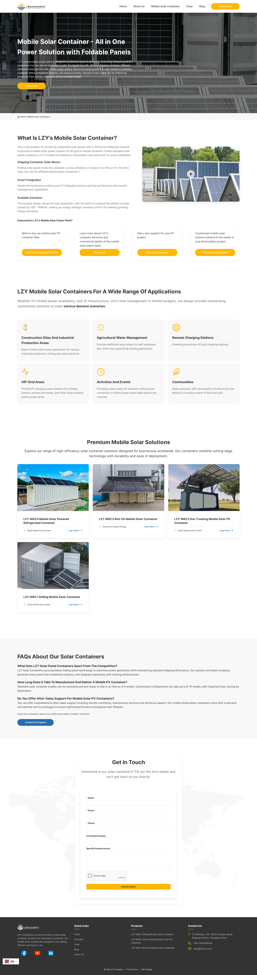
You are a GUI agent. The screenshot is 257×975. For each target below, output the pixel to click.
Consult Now (225, 6)
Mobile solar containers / (39, 117)
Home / (23, 117)
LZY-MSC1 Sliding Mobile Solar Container (152, 934)
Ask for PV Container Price (42, 252)
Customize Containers (215, 252)
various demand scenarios (84, 306)
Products (78, 939)
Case (189, 6)
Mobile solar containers (165, 6)
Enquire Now (31, 85)
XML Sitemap (146, 969)
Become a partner (157, 252)
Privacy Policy (132, 969)
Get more (99, 252)
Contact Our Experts (35, 722)
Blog (202, 6)
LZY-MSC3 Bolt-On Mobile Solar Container (153, 947)
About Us (139, 6)
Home (123, 6)
